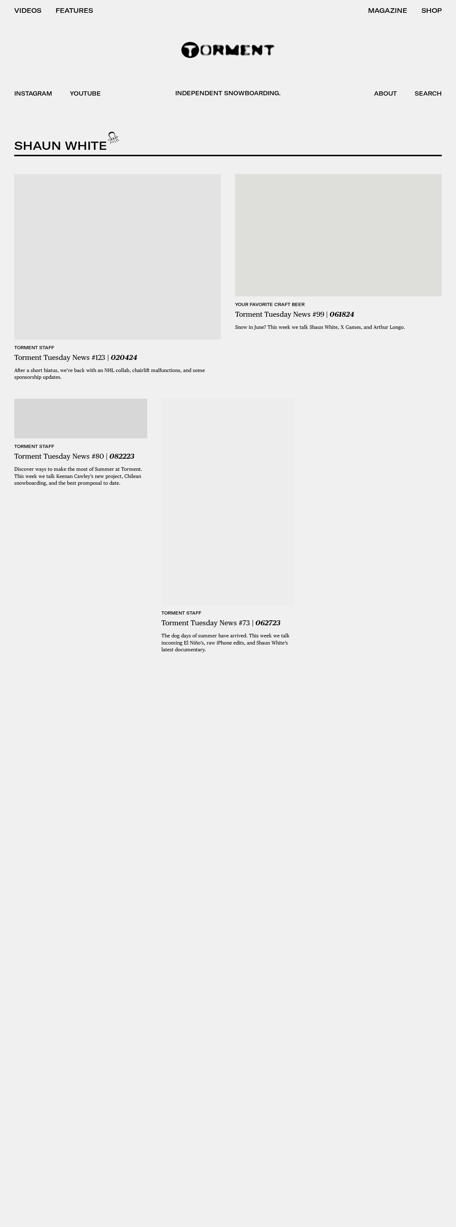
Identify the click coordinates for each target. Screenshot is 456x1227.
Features (74, 10)
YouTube (85, 93)
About (385, 93)
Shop (431, 10)
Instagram (33, 93)
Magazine (387, 10)
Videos (27, 10)
